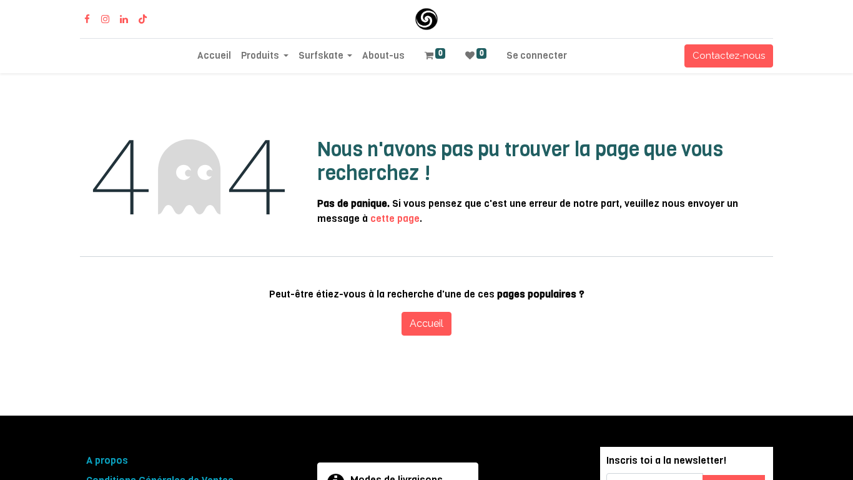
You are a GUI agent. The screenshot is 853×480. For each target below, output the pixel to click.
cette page (395, 218)
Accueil (426, 323)
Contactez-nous (729, 55)
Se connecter (536, 55)
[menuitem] (214, 56)
